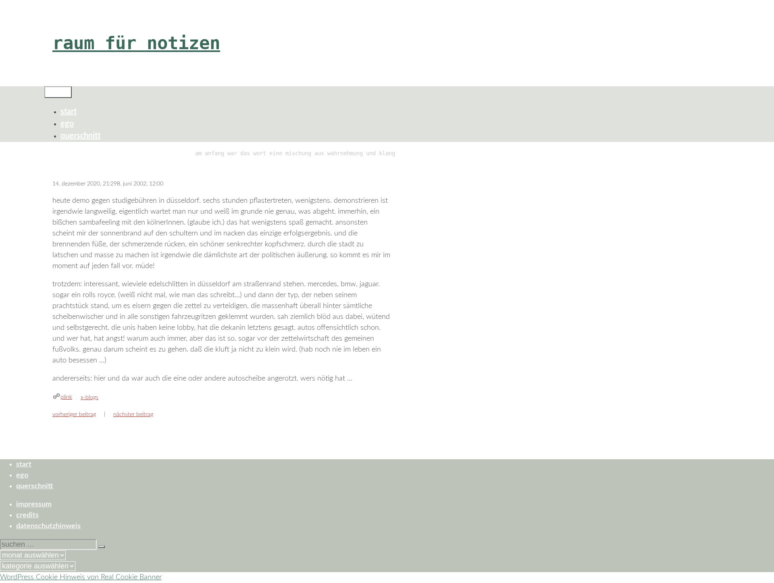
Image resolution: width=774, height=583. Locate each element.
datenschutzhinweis (48, 526)
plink (66, 397)
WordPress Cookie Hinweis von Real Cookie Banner (81, 577)
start (68, 112)
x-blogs (89, 397)
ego (67, 124)
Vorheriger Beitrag (74, 414)
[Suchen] (101, 547)
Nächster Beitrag (133, 414)
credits (27, 515)
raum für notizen (136, 43)
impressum (34, 504)
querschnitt (80, 136)
